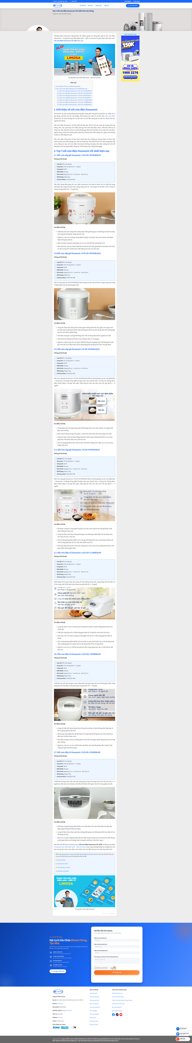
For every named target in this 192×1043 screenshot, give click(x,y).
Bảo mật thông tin (117, 1007)
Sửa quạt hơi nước (62, 863)
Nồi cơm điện (110, 116)
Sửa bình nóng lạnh (63, 871)
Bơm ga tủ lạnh (94, 1024)
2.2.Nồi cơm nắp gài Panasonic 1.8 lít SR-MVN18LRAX (74, 93)
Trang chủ (55, 13)
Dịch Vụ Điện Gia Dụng (65, 13)
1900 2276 (60, 1003)
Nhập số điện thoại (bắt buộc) (100, 944)
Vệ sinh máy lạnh (94, 996)
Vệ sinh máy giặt (94, 1014)
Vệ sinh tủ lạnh (94, 1021)
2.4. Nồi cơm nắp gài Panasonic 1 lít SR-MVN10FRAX (74, 98)
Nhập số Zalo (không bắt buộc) (101, 950)
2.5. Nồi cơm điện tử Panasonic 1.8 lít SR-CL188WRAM (74, 100)
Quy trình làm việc (117, 1010)
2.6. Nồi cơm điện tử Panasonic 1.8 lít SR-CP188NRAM (74, 102)
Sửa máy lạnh (93, 993)
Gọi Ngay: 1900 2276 (58, 971)
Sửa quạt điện (61, 860)
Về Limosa (83, 5)
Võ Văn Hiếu (68, 1010)
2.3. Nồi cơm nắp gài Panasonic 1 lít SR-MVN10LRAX (74, 95)
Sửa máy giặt (93, 1010)
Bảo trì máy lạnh (94, 1003)
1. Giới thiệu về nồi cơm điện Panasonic (68, 86)
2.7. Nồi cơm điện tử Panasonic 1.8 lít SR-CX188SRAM (74, 105)
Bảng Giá (98, 5)
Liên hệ (106, 5)
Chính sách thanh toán (118, 1003)
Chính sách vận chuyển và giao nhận (122, 1000)
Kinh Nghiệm (128, 1)
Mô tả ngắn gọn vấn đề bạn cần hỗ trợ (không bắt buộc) (106, 956)
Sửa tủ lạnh (93, 1017)
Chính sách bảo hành (118, 996)
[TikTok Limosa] (117, 1014)
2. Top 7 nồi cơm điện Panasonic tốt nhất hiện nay (71, 89)
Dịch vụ (90, 5)
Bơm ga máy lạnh (94, 1000)
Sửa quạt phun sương (63, 867)
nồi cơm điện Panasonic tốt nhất (65, 41)
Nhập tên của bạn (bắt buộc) (100, 938)
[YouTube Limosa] (120, 1014)
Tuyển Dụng (136, 1)
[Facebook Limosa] (113, 1014)
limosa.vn (60, 1017)
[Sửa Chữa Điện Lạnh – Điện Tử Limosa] (64, 5)
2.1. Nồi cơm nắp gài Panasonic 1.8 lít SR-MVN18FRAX (74, 91)
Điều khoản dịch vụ (117, 993)
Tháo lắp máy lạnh (95, 1007)
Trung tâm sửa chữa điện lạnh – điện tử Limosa (70, 847)
